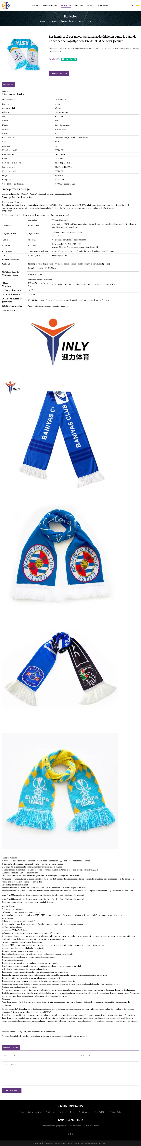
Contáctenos (102, 5)
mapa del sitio (100, 1112)
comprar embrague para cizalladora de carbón (61, 1126)
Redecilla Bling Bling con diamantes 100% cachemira (32, 1032)
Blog (89, 5)
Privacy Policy (116, 1112)
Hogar (35, 5)
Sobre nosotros (50, 5)
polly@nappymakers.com (98, 1143)
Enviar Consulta (60, 73)
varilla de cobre (92, 1126)
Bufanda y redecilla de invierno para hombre (73, 21)
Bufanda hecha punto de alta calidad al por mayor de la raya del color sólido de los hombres (48, 1036)
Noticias (79, 5)
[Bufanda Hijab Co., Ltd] (6, 5)
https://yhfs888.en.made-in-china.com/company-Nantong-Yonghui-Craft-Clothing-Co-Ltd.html (43, 895)
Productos (66, 5)
